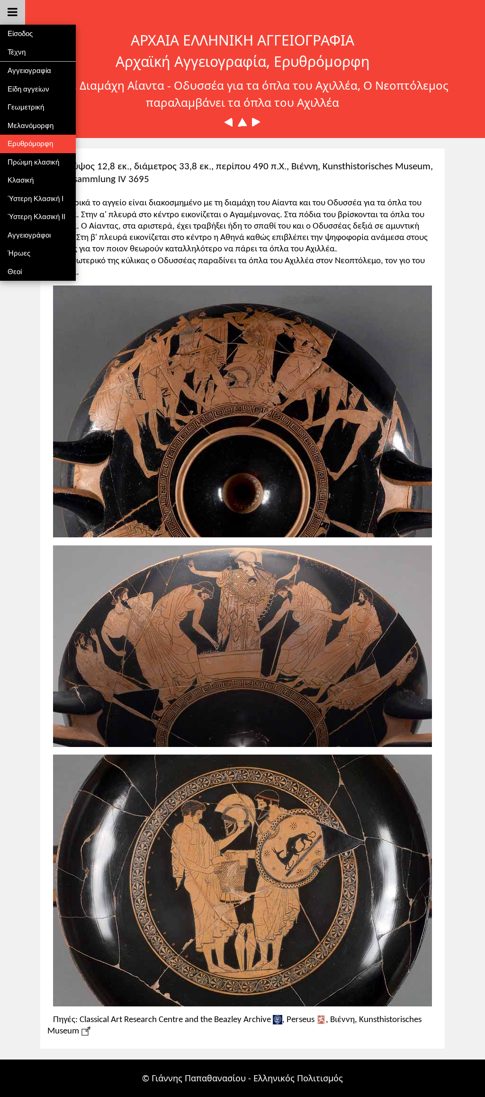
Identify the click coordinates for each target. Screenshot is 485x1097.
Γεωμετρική (26, 107)
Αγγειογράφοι (29, 235)
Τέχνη (17, 52)
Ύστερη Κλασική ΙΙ (36, 216)
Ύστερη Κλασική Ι (35, 198)
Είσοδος (20, 33)
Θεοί (15, 271)
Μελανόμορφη (31, 125)
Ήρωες (19, 253)
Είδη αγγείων (28, 89)
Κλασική (21, 180)
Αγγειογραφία (29, 70)
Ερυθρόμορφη (30, 143)
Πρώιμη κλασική (33, 162)
